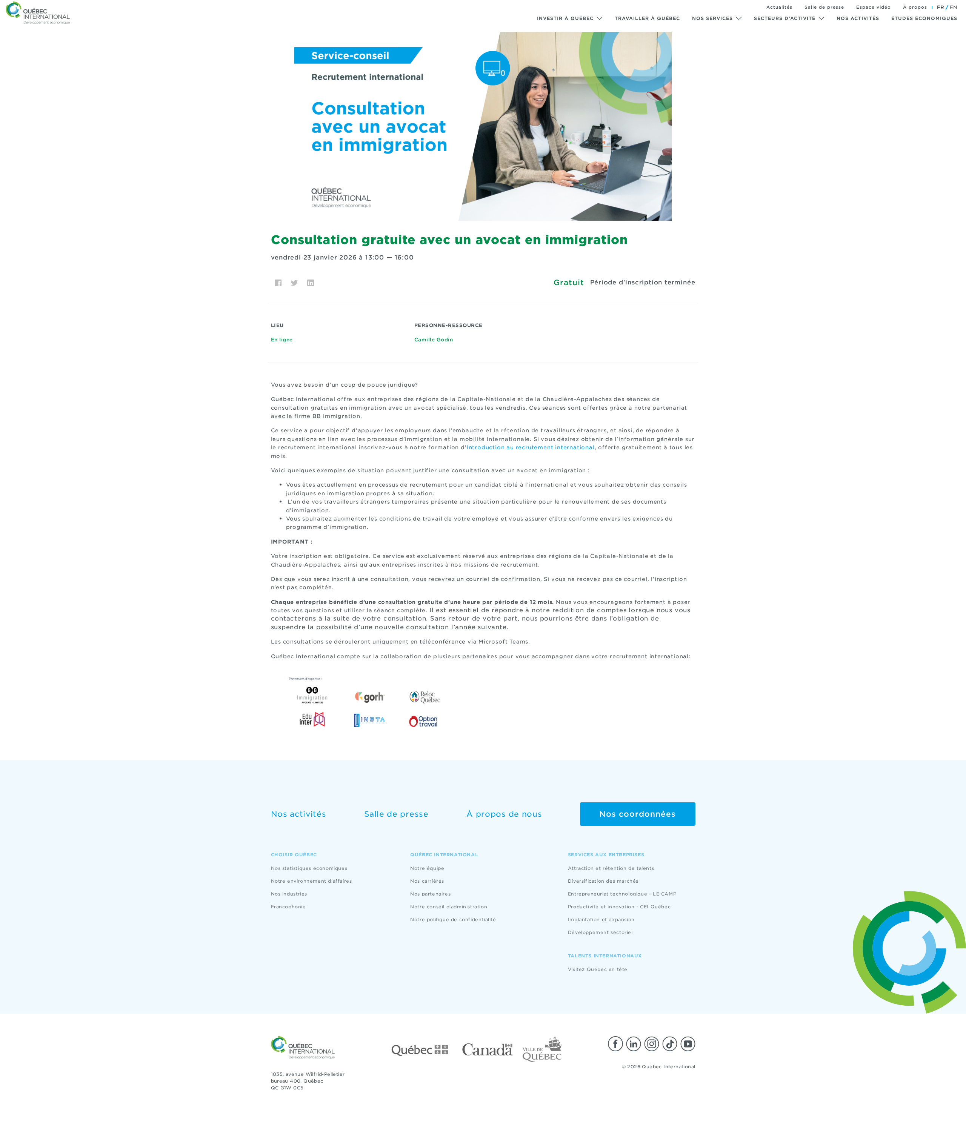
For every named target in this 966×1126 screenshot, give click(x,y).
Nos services (712, 18)
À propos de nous (504, 814)
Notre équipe (427, 868)
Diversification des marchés (603, 881)
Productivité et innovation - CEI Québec (619, 906)
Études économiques (924, 18)
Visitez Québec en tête (598, 969)
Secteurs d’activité (784, 18)
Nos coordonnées (637, 814)
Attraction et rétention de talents (611, 868)
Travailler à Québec (647, 18)
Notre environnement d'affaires (311, 881)
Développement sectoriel (600, 932)
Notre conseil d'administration (448, 906)
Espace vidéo (873, 7)
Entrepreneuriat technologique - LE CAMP (622, 894)
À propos (915, 7)
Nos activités (858, 18)
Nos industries (289, 894)
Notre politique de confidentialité (453, 919)
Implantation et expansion (601, 919)
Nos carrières (427, 881)
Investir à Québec (565, 18)
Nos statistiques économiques (309, 868)
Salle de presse (824, 7)
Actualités (779, 7)
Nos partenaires (430, 894)
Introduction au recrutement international (531, 447)
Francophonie (288, 906)
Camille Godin (433, 340)
